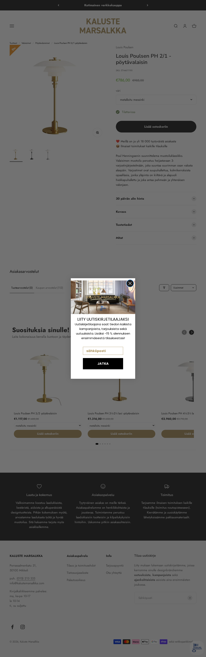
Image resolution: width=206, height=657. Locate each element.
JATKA (103, 363)
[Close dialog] (130, 283)
